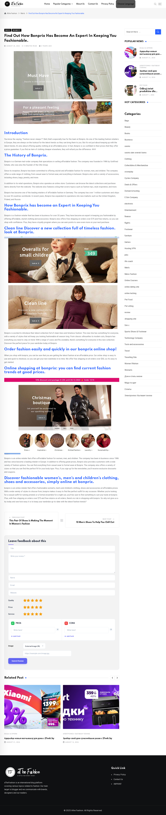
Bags (127, 121)
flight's (127, 223)
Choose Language (125, 4)
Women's (128, 370)
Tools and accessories (134, 344)
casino (127, 146)
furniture (128, 236)
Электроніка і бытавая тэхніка (76, 734)
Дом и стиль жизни (133, 376)
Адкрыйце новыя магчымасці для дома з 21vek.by (29, 738)
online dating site (132, 287)
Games (128, 242)
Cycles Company (132, 178)
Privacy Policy (107, 4)
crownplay (129, 172)
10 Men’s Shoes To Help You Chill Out (95, 522)
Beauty (127, 127)
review (127, 312)
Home (47, 4)
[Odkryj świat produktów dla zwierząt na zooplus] (131, 90)
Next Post (107, 519)
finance (128, 216)
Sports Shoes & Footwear (135, 331)
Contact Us (93, 4)
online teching (130, 293)
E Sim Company (131, 197)
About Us (80, 4)
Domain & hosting (132, 191)
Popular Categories (62, 4)
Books (127, 133)
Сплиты (128, 389)
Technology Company (134, 338)
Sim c (127, 325)
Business (129, 140)
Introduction (16, 133)
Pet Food (143, 85)
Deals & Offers (10, 734)
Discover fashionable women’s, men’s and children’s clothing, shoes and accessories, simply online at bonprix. (61, 480)
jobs (126, 255)
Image (10, 646)
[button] (112, 678)
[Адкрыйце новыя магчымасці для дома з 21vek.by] (131, 53)
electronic (129, 204)
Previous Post (18, 517)
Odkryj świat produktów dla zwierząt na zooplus (150, 91)
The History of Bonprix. (26, 155)
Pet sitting (129, 306)
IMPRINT (118, 784)
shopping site (130, 319)
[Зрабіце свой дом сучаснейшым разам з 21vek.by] (131, 71)
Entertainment (130, 210)
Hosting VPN (130, 248)
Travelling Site (131, 357)
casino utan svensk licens (135, 152)
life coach (129, 261)
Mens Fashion (131, 274)
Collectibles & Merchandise (136, 165)
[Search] (155, 3)
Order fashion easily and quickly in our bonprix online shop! (60, 349)
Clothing (128, 159)
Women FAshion (131, 363)
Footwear (129, 229)
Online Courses (131, 280)
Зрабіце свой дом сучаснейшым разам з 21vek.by (87, 738)
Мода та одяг (130, 383)
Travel (127, 351)
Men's (127, 267)
